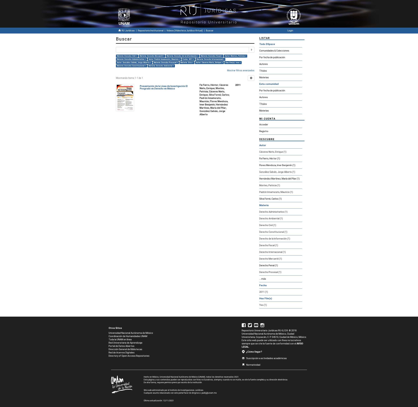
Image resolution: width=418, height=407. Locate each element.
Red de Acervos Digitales (122, 352)
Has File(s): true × (233, 62)
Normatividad (253, 365)
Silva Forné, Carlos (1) (270, 198)
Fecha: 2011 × (188, 59)
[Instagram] (262, 325)
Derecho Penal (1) (268, 265)
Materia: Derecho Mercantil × (152, 56)
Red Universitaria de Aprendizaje (125, 342)
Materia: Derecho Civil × (127, 56)
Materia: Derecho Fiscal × (211, 56)
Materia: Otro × (186, 62)
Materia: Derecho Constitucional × (131, 66)
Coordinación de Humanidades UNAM (128, 336)
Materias (264, 77)
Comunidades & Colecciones (274, 50)
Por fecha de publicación (272, 57)
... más (262, 279)
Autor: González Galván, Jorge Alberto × (134, 62)
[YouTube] (256, 325)
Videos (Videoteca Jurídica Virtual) (185, 30)
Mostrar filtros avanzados (240, 70)
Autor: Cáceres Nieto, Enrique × (209, 62)
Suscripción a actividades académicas (266, 358)
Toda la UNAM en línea (120, 339)
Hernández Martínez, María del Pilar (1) (279, 178)
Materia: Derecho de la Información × (182, 56)
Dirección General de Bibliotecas (125, 349)
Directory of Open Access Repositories (129, 356)
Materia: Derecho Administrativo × (131, 59)
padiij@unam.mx (209, 393)
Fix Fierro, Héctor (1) (269, 158)
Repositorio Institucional (150, 30)
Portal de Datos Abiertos (121, 346)
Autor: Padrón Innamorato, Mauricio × (164, 59)
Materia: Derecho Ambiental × (161, 66)
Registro (263, 131)
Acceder (263, 124)
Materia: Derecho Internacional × (210, 59)
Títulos (263, 70)
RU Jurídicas (128, 30)
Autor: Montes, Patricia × (235, 56)
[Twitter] (250, 325)
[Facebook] (244, 325)
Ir (251, 49)
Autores (263, 64)
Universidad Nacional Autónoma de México (131, 333)
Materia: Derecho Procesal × (166, 62)
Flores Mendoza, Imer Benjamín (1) (277, 165)
